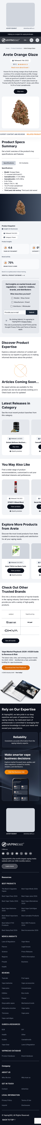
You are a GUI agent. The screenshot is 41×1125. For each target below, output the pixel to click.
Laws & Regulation (8, 942)
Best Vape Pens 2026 (9, 896)
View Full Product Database (12, 275)
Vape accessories (27, 983)
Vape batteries (7, 983)
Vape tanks (25, 1008)
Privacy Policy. (26, 322)
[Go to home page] (11, 40)
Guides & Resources (11, 1024)
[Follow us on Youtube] (3, 853)
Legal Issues (26, 947)
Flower (23, 998)
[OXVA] (11, 631)
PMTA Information (28, 957)
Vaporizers (6, 998)
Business (24, 962)
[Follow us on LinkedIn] (26, 853)
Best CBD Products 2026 (28, 924)
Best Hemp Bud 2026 (9, 930)
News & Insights (9, 936)
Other (23, 1035)
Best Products (9, 883)
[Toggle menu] (37, 40)
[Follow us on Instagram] (7, 853)
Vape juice (5, 988)
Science (4, 952)
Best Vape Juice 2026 (29, 896)
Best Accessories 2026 (29, 930)
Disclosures (25, 1105)
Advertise (24, 1089)
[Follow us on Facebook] (12, 853)
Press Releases (27, 952)
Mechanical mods (27, 1003)
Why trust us (25, 1077)
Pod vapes (25, 978)
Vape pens (25, 1013)
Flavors (4, 947)
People (4, 962)
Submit (31, 312)
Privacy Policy (7, 1100)
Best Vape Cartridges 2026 (29, 909)
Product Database (16, 48)
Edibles (4, 993)
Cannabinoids (26, 1040)
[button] (25, 40)
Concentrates (26, 988)
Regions (5, 957)
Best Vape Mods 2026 (29, 889)
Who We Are (6, 1077)
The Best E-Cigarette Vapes (9, 890)
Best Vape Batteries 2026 (9, 909)
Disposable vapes (8, 1003)
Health (4, 967)
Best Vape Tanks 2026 (10, 901)
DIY (22, 1029)
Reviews (5, 973)
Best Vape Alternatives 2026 (29, 902)
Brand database (27, 1056)
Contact (5, 1089)
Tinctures (5, 1013)
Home (7, 48)
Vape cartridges (7, 1018)
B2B (3, 1029)
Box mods (25, 993)
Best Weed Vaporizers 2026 (10, 917)
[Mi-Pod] (29, 622)
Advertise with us (29, 28)
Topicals (5, 978)
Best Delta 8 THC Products (8, 924)
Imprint (4, 1105)
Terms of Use (26, 1100)
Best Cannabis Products (30, 916)
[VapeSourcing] (29, 614)
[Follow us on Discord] (16, 853)
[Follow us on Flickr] (30, 853)
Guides (4, 1040)
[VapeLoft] (11, 614)
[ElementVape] (11, 622)
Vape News (25, 942)
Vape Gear (5, 1045)
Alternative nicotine (9, 1008)
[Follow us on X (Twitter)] (21, 853)
